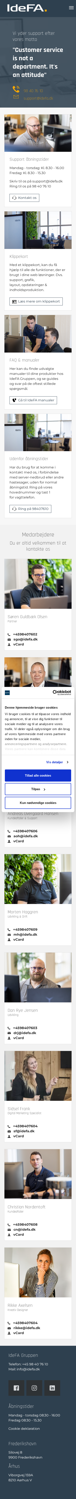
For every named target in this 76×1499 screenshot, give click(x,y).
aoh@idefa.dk (26, 836)
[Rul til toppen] (67, 1490)
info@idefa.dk (28, 1369)
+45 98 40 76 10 (35, 1364)
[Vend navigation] (71, 7)
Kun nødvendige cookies (38, 802)
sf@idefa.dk (24, 1131)
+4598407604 (25, 1126)
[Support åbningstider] (38, 133)
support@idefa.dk (38, 98)
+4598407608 (25, 1225)
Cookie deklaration (24, 1429)
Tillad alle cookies (38, 775)
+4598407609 (25, 930)
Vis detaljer (54, 762)
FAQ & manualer (24, 360)
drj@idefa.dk (25, 1033)
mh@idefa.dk (25, 935)
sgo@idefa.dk (26, 639)
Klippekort (19, 256)
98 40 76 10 (33, 91)
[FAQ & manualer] (38, 333)
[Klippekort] (38, 230)
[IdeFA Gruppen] (27, 8)
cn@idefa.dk (24, 1230)
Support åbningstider (29, 159)
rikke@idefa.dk (27, 1328)
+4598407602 (25, 634)
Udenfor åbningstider (29, 459)
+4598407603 (25, 1028)
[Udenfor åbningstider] (38, 432)
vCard (18, 644)
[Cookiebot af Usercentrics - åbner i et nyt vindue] (53, 693)
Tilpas (35, 789)
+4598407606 (25, 831)
